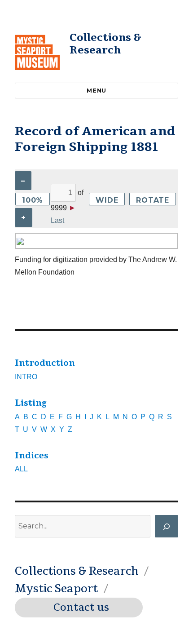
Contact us (81, 607)
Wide (107, 200)
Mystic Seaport (56, 588)
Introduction (45, 363)
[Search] (166, 526)
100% (32, 200)
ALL (21, 469)
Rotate (152, 200)
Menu (96, 90)
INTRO (26, 377)
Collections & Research (105, 44)
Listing (31, 403)
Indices (31, 455)
